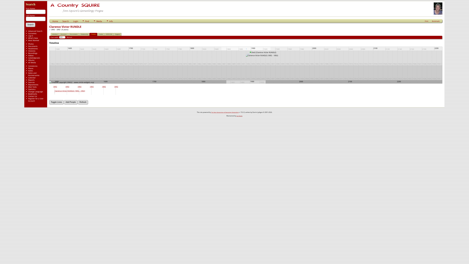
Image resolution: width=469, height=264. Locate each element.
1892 (55, 86)
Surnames (32, 33)
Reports (31, 80)
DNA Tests (32, 87)
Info (111, 21)
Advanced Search (35, 31)
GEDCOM (109, 34)
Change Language (35, 91)
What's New (33, 38)
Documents (32, 46)
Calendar (32, 78)
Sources (31, 82)
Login (75, 21)
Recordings (32, 53)
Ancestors (64, 34)
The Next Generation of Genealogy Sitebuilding (225, 112)
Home (55, 21)
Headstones (33, 48)
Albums (31, 60)
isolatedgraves (34, 58)
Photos (31, 44)
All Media (32, 62)
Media (99, 21)
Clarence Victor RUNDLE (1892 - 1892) (70, 91)
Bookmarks (32, 94)
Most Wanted (33, 40)
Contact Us (32, 96)
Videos (31, 55)
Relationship (84, 34)
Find (87, 21)
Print (426, 21)
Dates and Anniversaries (33, 74)
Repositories (33, 84)
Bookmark (436, 21)
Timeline (93, 34)
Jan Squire (239, 116)
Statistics (32, 89)
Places (30, 68)
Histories (31, 51)
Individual (55, 34)
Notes (30, 71)
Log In (30, 36)
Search (30, 4)
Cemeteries (32, 66)
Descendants (74, 34)
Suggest (117, 34)
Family (101, 34)
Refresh (69, 37)
